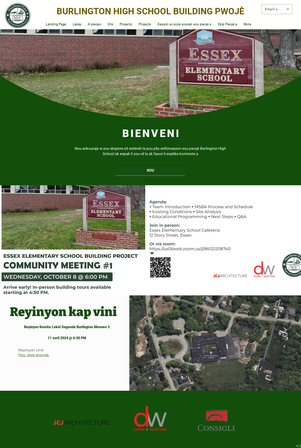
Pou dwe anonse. (33, 355)
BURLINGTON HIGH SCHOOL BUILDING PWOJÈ (150, 11)
